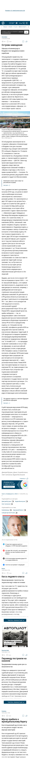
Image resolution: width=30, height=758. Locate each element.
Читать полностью (15, 620)
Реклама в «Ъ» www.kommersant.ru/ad (15, 10)
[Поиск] (23, 23)
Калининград (5, 510)
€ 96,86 (10, 27)
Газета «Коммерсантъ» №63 (10, 494)
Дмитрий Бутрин (6, 501)
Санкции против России (8, 512)
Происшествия (5, 650)
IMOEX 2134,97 (22, 27)
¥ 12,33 (15, 27)
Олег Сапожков (6, 504)
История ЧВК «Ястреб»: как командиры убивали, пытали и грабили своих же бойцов (16, 552)
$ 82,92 (5, 27)
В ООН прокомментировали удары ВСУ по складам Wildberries (16, 559)
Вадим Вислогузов (20, 501)
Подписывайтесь (9, 486)
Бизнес (3, 568)
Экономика (4, 37)
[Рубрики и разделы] (26, 23)
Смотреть (6, 185)
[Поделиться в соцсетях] (27, 41)
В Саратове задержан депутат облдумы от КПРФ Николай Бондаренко (16, 545)
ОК (26, 32)
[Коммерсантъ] (3, 23)
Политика (4, 711)
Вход (20, 23)
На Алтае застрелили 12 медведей (14, 565)
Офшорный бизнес (18, 510)
